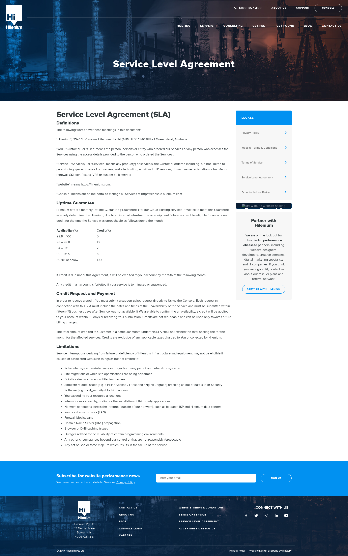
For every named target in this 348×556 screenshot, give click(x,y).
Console (328, 7)
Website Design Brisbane (263, 550)
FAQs (122, 521)
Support (303, 7)
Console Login (130, 528)
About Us (279, 7)
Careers (125, 535)
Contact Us (332, 26)
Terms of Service (252, 162)
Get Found (285, 26)
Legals (247, 118)
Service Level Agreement (257, 177)
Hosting (184, 26)
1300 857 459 (250, 8)
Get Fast (260, 26)
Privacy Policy (250, 133)
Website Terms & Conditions (259, 147)
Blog (308, 26)
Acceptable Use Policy (255, 192)
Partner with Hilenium (264, 289)
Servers (207, 26)
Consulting (233, 26)
